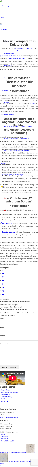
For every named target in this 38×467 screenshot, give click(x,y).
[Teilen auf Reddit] (3, 291)
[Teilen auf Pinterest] (3, 277)
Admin (19, 51)
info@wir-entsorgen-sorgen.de (9, 417)
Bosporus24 (4, 401)
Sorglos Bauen (5, 390)
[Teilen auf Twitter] (3, 273)
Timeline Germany (6, 397)
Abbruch (29, 48)
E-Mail (2, 327)
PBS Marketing (5, 394)
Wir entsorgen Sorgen (8, 56)
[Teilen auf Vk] (3, 287)
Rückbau (32, 103)
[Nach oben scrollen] (0, 466)
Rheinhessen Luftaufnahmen (9, 392)
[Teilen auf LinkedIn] (3, 280)
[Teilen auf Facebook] (2, 270)
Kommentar (4, 344)
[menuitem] (21, 138)
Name (2, 319)
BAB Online (4, 399)
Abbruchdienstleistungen (17, 58)
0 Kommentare (19, 48)
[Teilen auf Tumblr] (2, 284)
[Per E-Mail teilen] (3, 294)
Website (2, 335)
